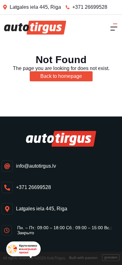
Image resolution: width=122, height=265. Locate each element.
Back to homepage (61, 76)
